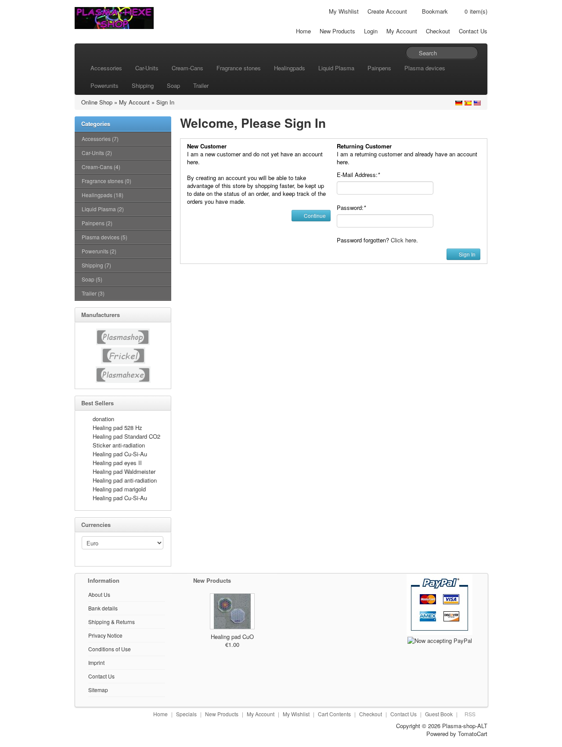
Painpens (379, 68)
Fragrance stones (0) (106, 180)
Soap (173, 85)
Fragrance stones (238, 68)
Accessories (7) (100, 138)
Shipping (143, 85)
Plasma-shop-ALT (464, 726)
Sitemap (98, 689)
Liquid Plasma (336, 68)
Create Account (387, 11)
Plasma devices (424, 68)
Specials (186, 714)
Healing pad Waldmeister (124, 471)
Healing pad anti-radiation (125, 480)
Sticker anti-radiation (119, 445)
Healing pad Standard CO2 (126, 436)
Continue (314, 215)
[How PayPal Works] (439, 603)
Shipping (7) (96, 265)
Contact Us (473, 31)
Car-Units (147, 68)
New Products (337, 31)
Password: (351, 207)
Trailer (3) (93, 293)
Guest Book (439, 714)
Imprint (96, 662)
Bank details (103, 608)
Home (303, 31)
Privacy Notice (105, 635)
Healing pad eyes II (117, 462)
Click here (403, 240)
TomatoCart (472, 733)
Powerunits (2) (99, 251)
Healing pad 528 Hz (117, 427)
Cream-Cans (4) (101, 166)
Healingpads (289, 68)
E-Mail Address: (358, 174)
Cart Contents (334, 714)
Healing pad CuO (232, 636)
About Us (99, 594)
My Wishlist (344, 11)
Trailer (201, 85)
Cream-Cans (187, 68)
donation (103, 419)
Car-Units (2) (97, 152)
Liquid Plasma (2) (103, 209)
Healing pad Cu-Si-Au (120, 454)
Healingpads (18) (102, 194)
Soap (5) (92, 279)
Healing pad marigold (119, 489)
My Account (401, 31)
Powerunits (104, 85)
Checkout (438, 31)
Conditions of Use (109, 649)
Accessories (106, 68)
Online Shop (96, 102)
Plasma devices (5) (104, 237)
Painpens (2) (97, 223)
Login (371, 31)
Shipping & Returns (111, 621)
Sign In (165, 102)
